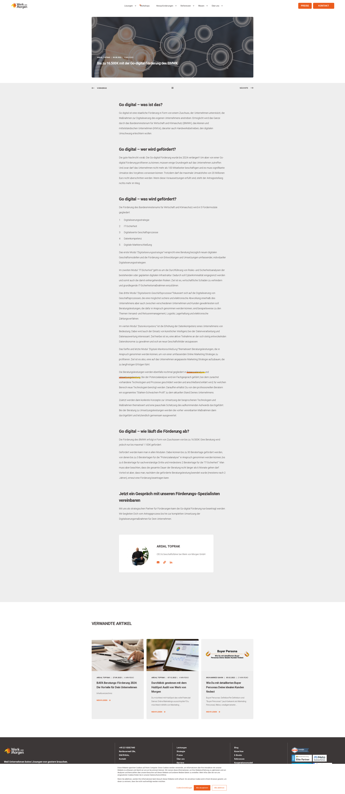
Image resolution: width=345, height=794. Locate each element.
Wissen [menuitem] (201, 6)
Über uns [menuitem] (215, 6)
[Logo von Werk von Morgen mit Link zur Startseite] (14, 751)
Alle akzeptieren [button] (202, 788)
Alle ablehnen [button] (219, 788)
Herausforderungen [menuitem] (164, 6)
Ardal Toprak (103, 57)
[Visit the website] (164, 562)
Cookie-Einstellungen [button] (184, 788)
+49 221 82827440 (127, 748)
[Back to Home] (19, 5)
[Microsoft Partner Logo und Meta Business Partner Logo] (316, 758)
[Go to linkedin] (170, 562)
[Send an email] (159, 562)
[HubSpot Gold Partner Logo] (316, 750)
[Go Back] (172, 88)
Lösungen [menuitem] (128, 6)
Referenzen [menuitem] (186, 6)
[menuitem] (135, 6)
